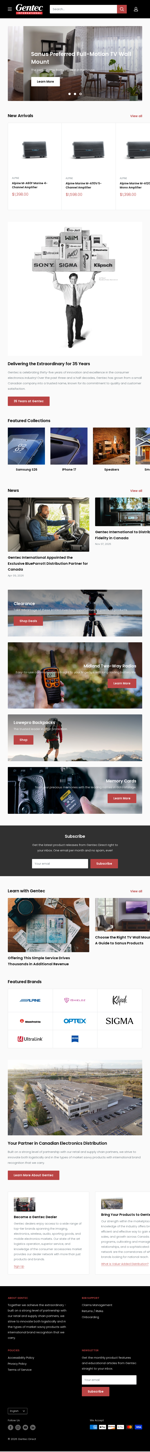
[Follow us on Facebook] (10, 1427)
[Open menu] (10, 9)
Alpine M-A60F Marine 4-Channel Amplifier (29, 185)
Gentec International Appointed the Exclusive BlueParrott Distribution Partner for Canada (48, 563)
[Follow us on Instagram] (18, 1427)
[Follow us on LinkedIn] (33, 1427)
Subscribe (104, 864)
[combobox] (83, 9)
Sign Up (19, 1266)
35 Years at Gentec (29, 401)
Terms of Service (20, 1370)
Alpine (15, 178)
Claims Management (97, 1305)
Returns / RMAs (92, 1311)
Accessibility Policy (21, 1358)
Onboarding (90, 1317)
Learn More (29, 81)
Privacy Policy (17, 1364)
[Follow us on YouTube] (25, 1427)
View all (136, 116)
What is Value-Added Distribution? (125, 1264)
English (14, 1411)
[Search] (122, 9)
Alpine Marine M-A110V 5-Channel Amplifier (84, 185)
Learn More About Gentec (34, 1175)
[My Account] (136, 9)
